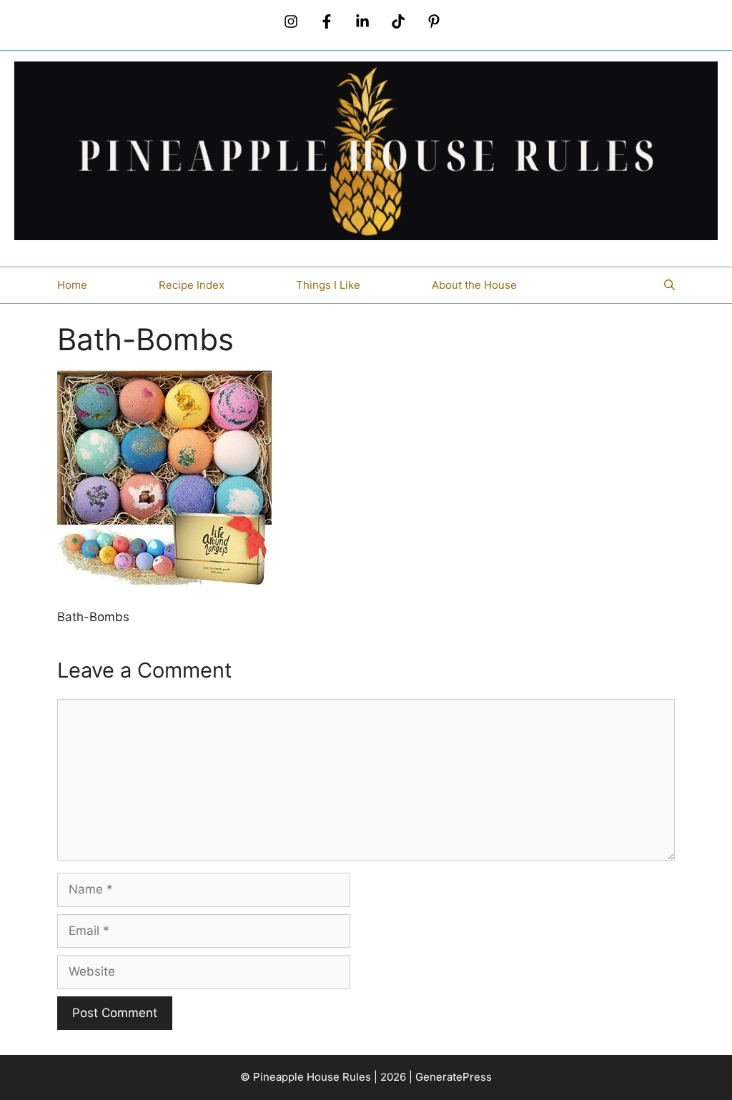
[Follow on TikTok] (398, 21)
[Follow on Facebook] (326, 21)
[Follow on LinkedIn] (362, 21)
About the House (474, 285)
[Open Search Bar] (669, 285)
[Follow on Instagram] (291, 21)
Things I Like (328, 285)
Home (72, 285)
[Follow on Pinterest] (434, 21)
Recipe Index (191, 285)
